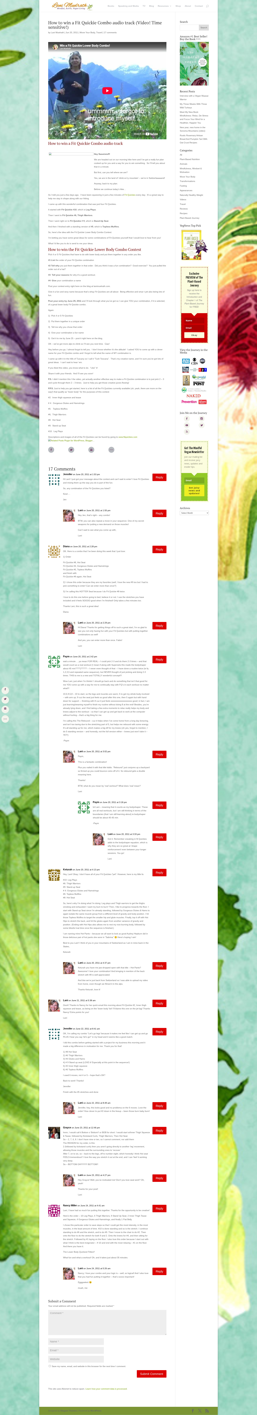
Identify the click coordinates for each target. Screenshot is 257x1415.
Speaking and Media (128, 6)
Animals (183, 164)
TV (144, 6)
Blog (151, 6)
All (181, 155)
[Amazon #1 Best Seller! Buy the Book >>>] (194, 64)
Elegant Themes (69, 1410)
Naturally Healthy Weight (191, 195)
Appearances (186, 190)
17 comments (110, 32)
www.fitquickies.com (128, 437)
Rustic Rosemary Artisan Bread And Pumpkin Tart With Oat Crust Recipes (193, 139)
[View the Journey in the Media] (194, 381)
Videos (183, 199)
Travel (99, 32)
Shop (178, 6)
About (188, 6)
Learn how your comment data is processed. (106, 1389)
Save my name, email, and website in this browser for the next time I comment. (89, 1366)
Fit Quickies (129, 195)
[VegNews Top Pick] (194, 244)
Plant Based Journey (189, 218)
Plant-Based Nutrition (190, 159)
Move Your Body (87, 32)
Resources (163, 6)
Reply (159, 477)
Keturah (67, 869)
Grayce (67, 1127)
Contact (199, 6)
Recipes (183, 213)
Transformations (187, 181)
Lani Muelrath (57, 32)
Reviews (184, 209)
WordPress (95, 1410)
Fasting (183, 186)
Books (111, 6)
